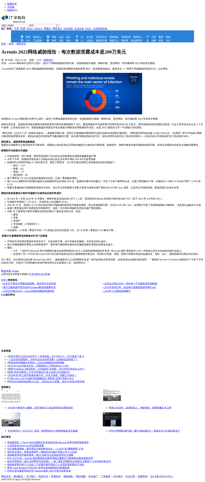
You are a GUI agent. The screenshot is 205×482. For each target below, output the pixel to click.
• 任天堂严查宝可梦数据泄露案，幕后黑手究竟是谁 (29, 283)
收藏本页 (12, 4)
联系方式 (43, 476)
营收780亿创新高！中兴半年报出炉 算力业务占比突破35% (39, 372)
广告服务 (105, 476)
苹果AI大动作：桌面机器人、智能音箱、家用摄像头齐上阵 (140, 407)
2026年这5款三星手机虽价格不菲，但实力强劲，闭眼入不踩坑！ (42, 375)
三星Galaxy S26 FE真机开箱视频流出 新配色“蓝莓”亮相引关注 (41, 378)
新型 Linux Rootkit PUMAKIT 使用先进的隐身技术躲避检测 (38, 467)
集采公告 (37, 37)
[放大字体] (2, 59)
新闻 (28, 37)
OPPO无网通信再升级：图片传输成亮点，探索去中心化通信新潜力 (144, 431)
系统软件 (137, 37)
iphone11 (38, 28)
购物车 (10, 10)
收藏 (25, 274)
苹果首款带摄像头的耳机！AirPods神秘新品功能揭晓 (36, 362)
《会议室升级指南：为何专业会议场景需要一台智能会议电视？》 (43, 359)
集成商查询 (136, 40)
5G (82, 37)
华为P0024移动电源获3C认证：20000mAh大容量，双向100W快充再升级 (46, 381)
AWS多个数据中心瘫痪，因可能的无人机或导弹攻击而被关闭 (40, 407)
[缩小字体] (6, 59)
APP (168, 40)
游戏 (168, 37)
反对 (11, 274)
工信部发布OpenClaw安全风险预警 (25, 445)
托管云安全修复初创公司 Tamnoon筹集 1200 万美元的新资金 (39, 471)
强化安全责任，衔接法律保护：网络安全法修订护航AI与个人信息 (42, 452)
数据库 (124, 40)
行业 (28, 40)
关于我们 (31, 476)
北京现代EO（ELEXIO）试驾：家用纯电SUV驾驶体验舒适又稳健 (43, 431)
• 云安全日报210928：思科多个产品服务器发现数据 (130, 283)
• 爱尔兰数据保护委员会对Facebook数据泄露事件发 (29, 287)
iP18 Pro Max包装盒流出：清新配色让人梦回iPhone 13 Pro (38, 366)
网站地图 (81, 476)
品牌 (68, 37)
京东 (16, 28)
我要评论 (48, 60)
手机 (153, 37)
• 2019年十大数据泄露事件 (117, 291)
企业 (61, 37)
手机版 (10, 7)
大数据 (89, 40)
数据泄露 (6, 271)
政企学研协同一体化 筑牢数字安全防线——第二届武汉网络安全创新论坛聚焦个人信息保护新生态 (59, 461)
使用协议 (56, 476)
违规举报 (142, 476)
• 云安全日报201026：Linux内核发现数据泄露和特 (28, 291)
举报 (17, 274)
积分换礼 (118, 476)
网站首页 (6, 476)
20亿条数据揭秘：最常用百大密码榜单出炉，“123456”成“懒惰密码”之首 (45, 448)
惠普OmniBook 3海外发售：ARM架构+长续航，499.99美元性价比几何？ (46, 369)
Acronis (15, 271)
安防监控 (125, 37)
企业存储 (79, 28)
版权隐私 (68, 476)
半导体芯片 (101, 37)
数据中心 (114, 40)
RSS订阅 (130, 476)
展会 (68, 40)
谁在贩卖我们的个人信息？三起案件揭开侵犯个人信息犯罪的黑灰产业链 (45, 464)
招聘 (54, 40)
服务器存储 (101, 40)
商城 (54, 37)
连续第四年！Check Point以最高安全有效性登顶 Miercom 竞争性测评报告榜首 (48, 442)
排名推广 (93, 476)
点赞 (4, 274)
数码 (161, 37)
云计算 (89, 37)
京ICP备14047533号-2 (161, 476)
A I (82, 40)
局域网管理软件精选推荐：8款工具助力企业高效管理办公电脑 (40, 455)
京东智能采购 (100, 28)
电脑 (153, 40)
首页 (3, 44)
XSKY (88, 28)
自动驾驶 (68, 28)
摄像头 (47, 28)
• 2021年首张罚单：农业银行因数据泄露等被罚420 (129, 287)
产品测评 (37, 40)
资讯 (11, 44)
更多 (4, 280)
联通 (22, 28)
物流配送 (18, 476)
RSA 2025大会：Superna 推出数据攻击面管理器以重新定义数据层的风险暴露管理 (50, 458)
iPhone (29, 28)
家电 (161, 40)
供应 (61, 40)
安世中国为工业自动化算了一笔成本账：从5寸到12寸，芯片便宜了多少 (46, 356)
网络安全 (57, 28)
